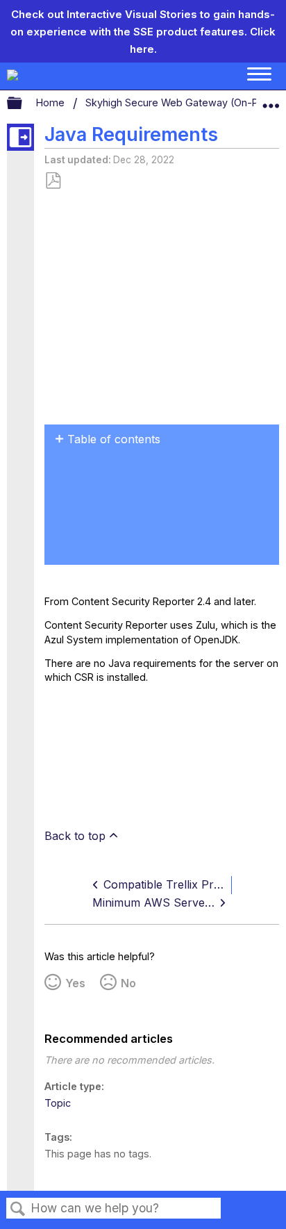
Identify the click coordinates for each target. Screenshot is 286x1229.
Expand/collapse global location (270, 100)
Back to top (75, 836)
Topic (57, 1103)
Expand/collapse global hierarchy (23, 103)
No (128, 983)
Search (18, 1209)
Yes (75, 983)
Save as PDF (52, 181)
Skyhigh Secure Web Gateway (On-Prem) (184, 102)
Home (51, 102)
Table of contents (113, 439)
